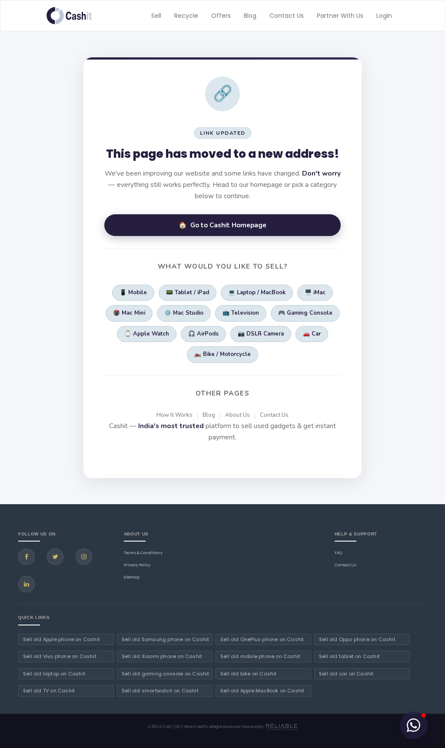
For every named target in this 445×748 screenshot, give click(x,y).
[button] (414, 725)
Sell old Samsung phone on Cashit (165, 639)
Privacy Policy (137, 565)
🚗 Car (312, 334)
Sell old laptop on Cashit (54, 673)
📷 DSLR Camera (261, 334)
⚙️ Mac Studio (183, 313)
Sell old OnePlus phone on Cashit (262, 639)
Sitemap (131, 577)
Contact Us (286, 15)
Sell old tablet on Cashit (349, 656)
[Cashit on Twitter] (55, 557)
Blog (250, 15)
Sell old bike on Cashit (248, 673)
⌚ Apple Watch (146, 334)
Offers (221, 15)
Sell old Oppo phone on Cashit (357, 639)
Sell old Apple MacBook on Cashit (262, 690)
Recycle (186, 15)
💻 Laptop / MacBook (257, 292)
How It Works (174, 415)
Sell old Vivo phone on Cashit (59, 656)
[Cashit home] (69, 15)
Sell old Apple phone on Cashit (61, 639)
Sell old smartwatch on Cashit (160, 690)
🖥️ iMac (315, 292)
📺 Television (240, 313)
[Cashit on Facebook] (26, 557)
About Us (237, 415)
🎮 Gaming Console (305, 313)
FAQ (338, 552)
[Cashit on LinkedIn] (26, 584)
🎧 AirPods (203, 334)
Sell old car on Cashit (346, 673)
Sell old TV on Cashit (49, 690)
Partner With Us (340, 15)
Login (384, 15)
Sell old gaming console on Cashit (165, 673)
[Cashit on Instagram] (84, 557)
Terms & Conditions (143, 552)
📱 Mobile (133, 292)
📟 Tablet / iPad (187, 292)
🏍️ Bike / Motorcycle (222, 354)
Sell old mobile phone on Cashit (260, 656)
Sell (156, 15)
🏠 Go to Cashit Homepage (222, 225)
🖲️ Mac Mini (129, 313)
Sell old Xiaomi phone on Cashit (162, 656)
